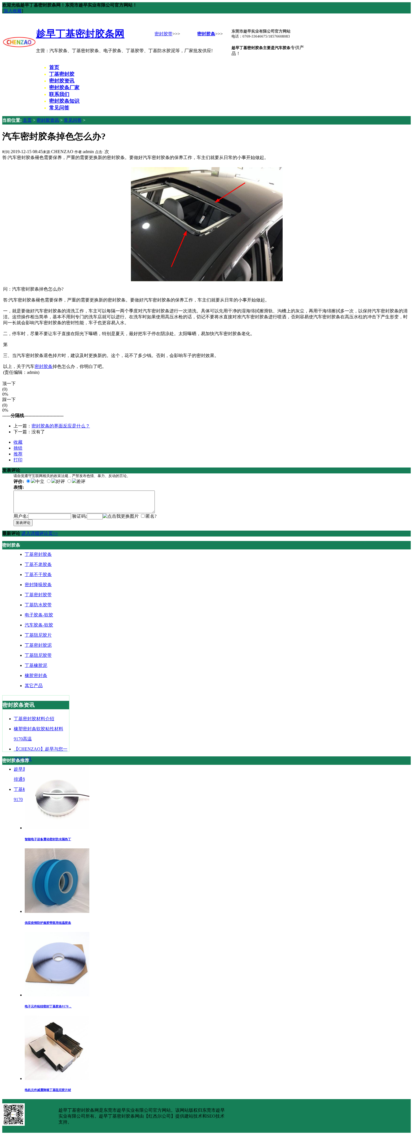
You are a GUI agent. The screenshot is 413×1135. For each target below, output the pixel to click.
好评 (60, 481)
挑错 (17, 448)
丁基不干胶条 (38, 574)
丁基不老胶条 (38, 564)
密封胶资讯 (48, 120)
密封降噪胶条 (38, 584)
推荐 (17, 454)
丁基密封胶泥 (38, 645)
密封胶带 (164, 33)
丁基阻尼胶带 (38, 655)
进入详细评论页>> (39, 533)
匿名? (151, 516)
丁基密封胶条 (38, 554)
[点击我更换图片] (121, 516)
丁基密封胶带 (38, 594)
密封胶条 (206, 33)
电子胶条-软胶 (39, 615)
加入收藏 (13, 10)
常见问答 (73, 120)
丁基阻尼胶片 (38, 635)
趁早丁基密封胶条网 (80, 33)
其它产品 (34, 685)
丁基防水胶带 (38, 604)
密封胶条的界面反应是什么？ (60, 425)
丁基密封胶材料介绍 (34, 718)
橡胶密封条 (36, 675)
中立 (39, 481)
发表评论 (23, 523)
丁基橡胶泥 (36, 665)
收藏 (17, 442)
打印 (17, 459)
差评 (80, 481)
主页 (27, 120)
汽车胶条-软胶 (39, 625)
